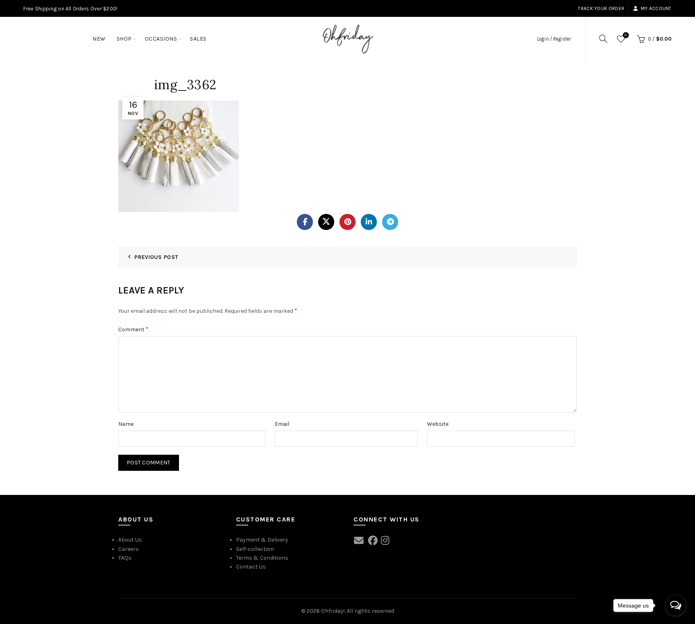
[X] (326, 222)
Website (437, 424)
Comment (133, 329)
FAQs (125, 557)
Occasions (161, 38)
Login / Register (554, 39)
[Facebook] (305, 222)
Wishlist (626, 35)
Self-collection (255, 549)
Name (126, 424)
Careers (128, 549)
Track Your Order (601, 8)
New (99, 38)
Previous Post (156, 257)
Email (282, 424)
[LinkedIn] (369, 222)
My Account (656, 8)
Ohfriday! (333, 611)
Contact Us (251, 566)
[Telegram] (390, 222)
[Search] (603, 39)
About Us (130, 539)
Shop (124, 38)
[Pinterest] (347, 222)
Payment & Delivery (262, 539)
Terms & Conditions (262, 557)
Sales (198, 38)
